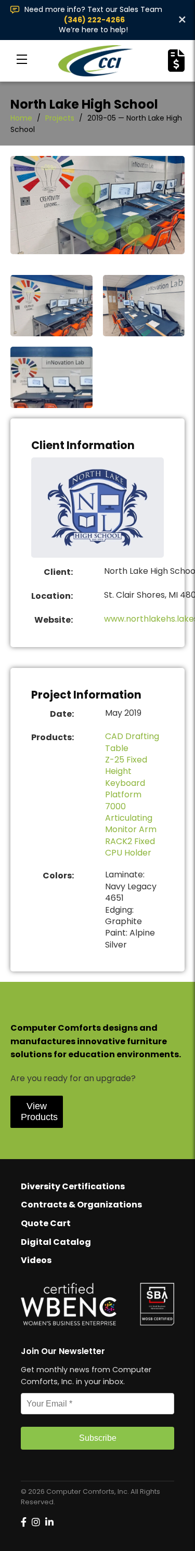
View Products (39, 1111)
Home (21, 118)
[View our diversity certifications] (97, 1304)
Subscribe (97, 1438)
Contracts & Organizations (81, 1205)
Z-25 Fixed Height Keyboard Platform (126, 777)
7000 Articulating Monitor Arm (131, 818)
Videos (36, 1260)
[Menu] (21, 61)
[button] (89, 220)
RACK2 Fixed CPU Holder (130, 847)
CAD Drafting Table (132, 742)
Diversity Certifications (73, 1186)
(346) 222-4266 (94, 20)
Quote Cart (46, 1223)
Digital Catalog (56, 1242)
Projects (59, 118)
